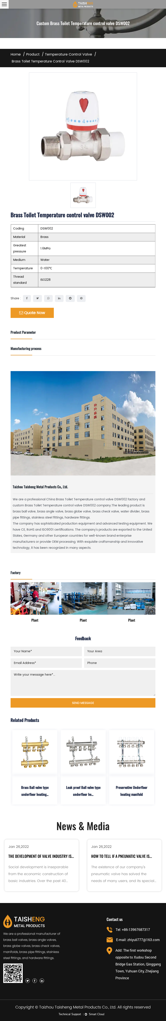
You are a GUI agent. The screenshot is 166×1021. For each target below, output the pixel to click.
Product (33, 54)
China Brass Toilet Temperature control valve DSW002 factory (92, 499)
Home (16, 54)
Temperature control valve (68, 54)
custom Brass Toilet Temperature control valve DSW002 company (62, 505)
